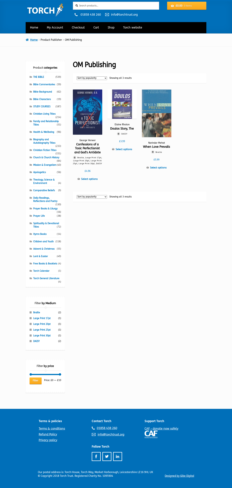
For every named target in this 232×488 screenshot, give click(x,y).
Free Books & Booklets (45, 263)
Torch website (132, 27)
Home (34, 27)
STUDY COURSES (41, 106)
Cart (96, 27)
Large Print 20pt (42, 324)
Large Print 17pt (42, 318)
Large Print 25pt (42, 329)
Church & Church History (46, 157)
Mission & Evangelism (44, 165)
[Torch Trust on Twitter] (106, 456)
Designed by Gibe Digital (179, 475)
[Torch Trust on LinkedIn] (117, 456)
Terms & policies (50, 421)
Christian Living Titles (44, 113)
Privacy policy (48, 440)
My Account (55, 27)
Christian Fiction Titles (44, 150)
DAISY (36, 341)
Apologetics (39, 172)
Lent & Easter (40, 256)
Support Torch (154, 421)
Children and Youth (43, 241)
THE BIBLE (38, 77)
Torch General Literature (46, 278)
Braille (36, 312)
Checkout (78, 27)
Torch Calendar (41, 270)
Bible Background (42, 91)
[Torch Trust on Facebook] (96, 456)
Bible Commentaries (44, 84)
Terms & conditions (52, 428)
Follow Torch (100, 446)
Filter (35, 380)
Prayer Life (39, 215)
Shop (111, 27)
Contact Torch (101, 421)
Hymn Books (40, 234)
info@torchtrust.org (124, 14)
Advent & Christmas (44, 248)
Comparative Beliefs (44, 190)
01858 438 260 (90, 14)
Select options (89, 178)
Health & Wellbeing (43, 132)
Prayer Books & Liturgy (45, 208)
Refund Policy (48, 434)
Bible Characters (42, 99)
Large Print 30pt (42, 335)
